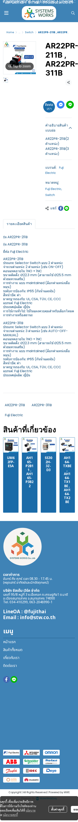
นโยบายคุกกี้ (10, 815)
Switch (29, 32)
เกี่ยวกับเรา (11, 658)
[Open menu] (6, 13)
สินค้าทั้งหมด (12, 650)
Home (10, 32)
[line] (14, 679)
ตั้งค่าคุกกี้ (57, 809)
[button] (73, 13)
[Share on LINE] (66, 208)
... (19, 32)
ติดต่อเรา (49, 106)
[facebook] (6, 679)
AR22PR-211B (15, 405)
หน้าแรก (9, 642)
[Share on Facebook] (60, 208)
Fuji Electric (53, 189)
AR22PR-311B (42, 405)
